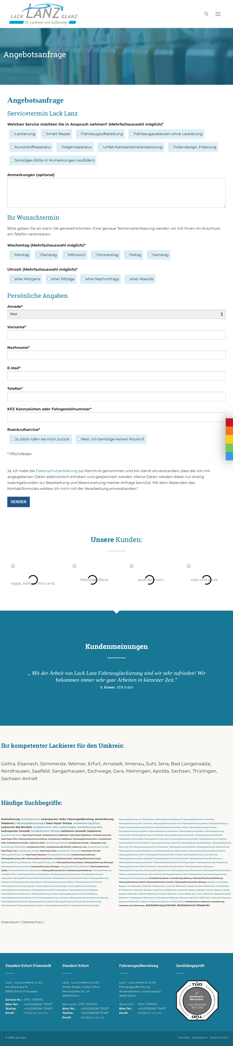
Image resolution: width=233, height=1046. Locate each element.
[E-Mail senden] (229, 439)
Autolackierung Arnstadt (161, 905)
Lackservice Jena (79, 847)
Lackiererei (94, 831)
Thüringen (204, 771)
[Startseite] (229, 422)
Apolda (161, 771)
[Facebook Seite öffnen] (229, 456)
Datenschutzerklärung (56, 471)
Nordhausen (15, 771)
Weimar (77, 763)
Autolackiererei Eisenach (17, 842)
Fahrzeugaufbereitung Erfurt (85, 839)
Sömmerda (53, 763)
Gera (118, 771)
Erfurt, (95, 763)
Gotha (8, 763)
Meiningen (138, 771)
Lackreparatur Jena (98, 842)
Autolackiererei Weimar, (78, 842)
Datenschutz (32, 922)
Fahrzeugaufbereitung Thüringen (45, 866)
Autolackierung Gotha (101, 835)
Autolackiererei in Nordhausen (56, 835)
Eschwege (99, 771)
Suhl (151, 763)
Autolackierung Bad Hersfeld (58, 847)
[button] (7, 580)
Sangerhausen (68, 771)
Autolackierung (10, 819)
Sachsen (180, 771)
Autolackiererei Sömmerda (193, 905)
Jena (163, 763)
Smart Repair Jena (9, 850)
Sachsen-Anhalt (19, 778)
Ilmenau (134, 763)
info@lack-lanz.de (36, 1013)
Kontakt (184, 1037)
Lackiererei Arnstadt (73, 831)
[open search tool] (206, 14)
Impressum (10, 922)
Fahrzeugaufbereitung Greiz (54, 870)
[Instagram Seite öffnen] (229, 448)
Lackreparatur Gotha (53, 819)
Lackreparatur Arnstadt (15, 831)
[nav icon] (218, 14)
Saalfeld (41, 771)
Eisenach (27, 763)
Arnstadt (113, 763)
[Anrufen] (229, 431)
